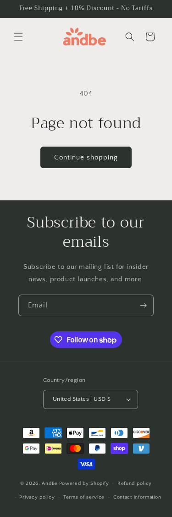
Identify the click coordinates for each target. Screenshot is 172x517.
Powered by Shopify (84, 483)
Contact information (137, 497)
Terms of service (84, 497)
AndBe (50, 483)
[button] (18, 37)
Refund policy (134, 483)
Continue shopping (86, 157)
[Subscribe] (143, 305)
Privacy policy (37, 497)
